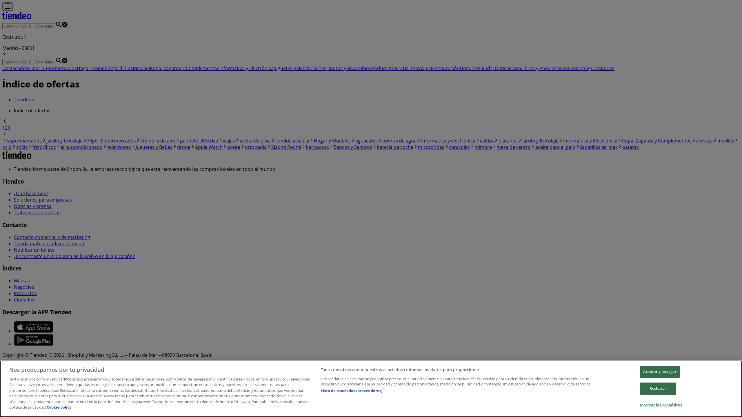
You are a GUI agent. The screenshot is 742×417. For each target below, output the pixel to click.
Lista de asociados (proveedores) (351, 390)
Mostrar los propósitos (661, 404)
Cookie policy (59, 407)
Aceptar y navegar (659, 371)
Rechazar (658, 388)
